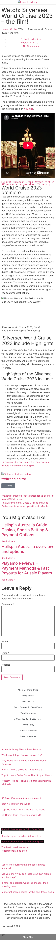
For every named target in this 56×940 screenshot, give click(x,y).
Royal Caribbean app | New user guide (22, 841)
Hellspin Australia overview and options (27, 549)
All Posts (8, 486)
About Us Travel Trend (28, 690)
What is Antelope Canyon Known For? (21, 755)
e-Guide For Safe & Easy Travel (28, 719)
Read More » (8, 541)
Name (5, 641)
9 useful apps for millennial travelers (21, 836)
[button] (28, 4)
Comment (7, 604)
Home (4, 29)
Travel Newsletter (28, 736)
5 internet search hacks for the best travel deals (27, 891)
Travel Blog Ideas (28, 713)
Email (5, 653)
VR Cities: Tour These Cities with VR (21, 815)
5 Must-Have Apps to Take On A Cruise (22, 829)
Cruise (13, 29)
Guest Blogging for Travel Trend (28, 707)
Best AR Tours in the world (16, 803)
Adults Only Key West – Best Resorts (21, 749)
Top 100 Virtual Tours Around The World (23, 809)
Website (5, 665)
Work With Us (28, 701)
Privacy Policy (28, 725)
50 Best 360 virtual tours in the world (21, 798)
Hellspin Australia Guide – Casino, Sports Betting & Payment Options (25, 529)
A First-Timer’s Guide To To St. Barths (22, 769)
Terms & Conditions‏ (28, 730)
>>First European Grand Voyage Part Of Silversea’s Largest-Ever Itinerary (28, 183)
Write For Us (28, 695)
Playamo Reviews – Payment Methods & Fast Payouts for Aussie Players (26, 568)
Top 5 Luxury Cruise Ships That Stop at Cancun (27, 775)
